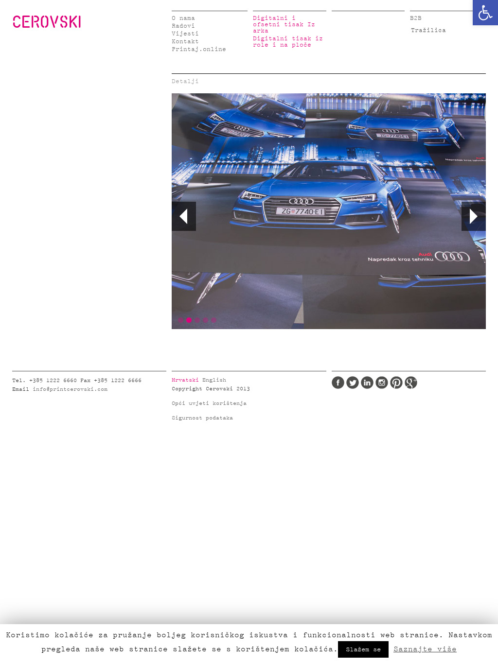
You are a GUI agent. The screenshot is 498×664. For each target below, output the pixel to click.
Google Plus (411, 382)
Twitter (352, 382)
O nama (183, 18)
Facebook (338, 382)
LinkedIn (367, 382)
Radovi (183, 26)
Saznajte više (425, 649)
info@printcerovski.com (70, 389)
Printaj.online (199, 49)
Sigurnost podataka (202, 418)
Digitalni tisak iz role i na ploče (288, 41)
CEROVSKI (46, 21)
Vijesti (185, 34)
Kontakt (185, 41)
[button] (485, 12)
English (214, 380)
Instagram (381, 382)
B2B (416, 18)
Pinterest (396, 382)
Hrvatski (185, 380)
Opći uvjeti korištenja (209, 403)
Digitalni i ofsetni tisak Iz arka (284, 24)
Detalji (185, 81)
